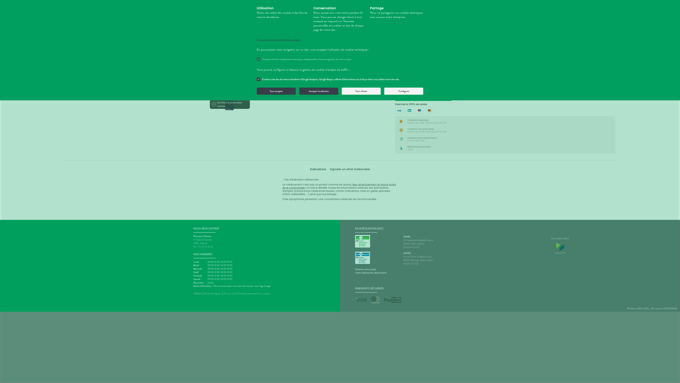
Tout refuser (361, 91)
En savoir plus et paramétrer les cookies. (279, 40)
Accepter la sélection (319, 91)
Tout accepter (276, 91)
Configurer (403, 91)
